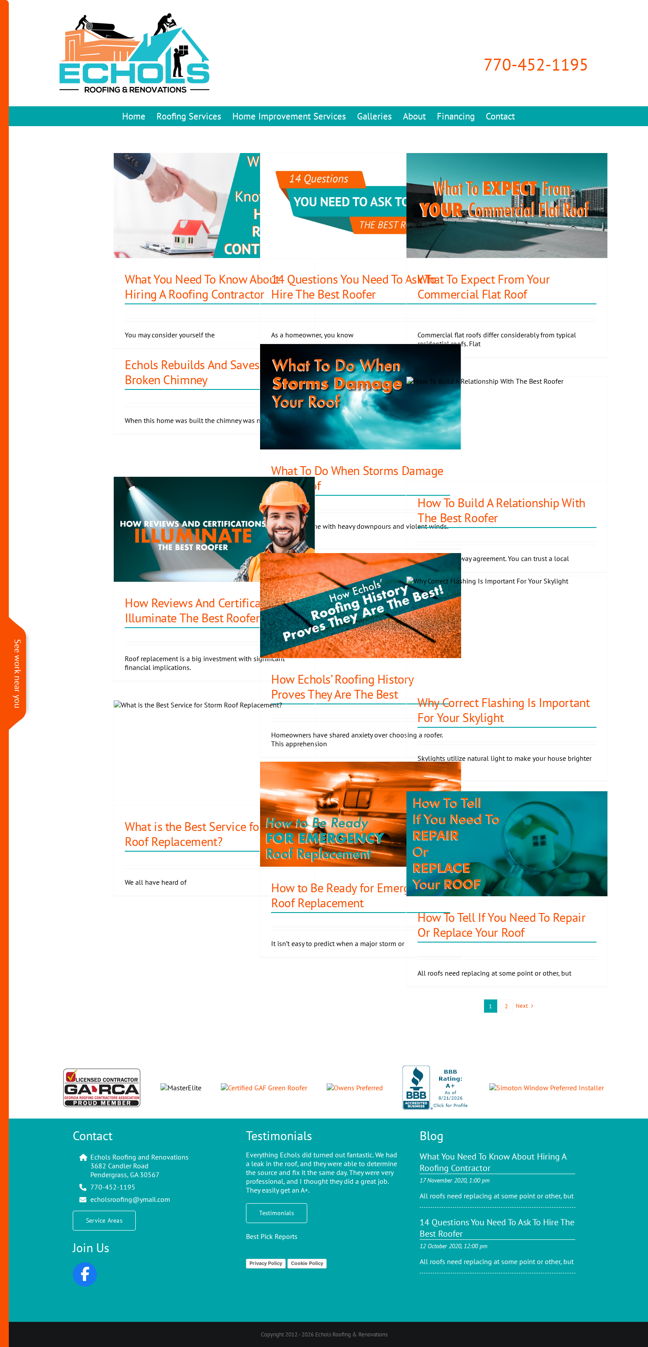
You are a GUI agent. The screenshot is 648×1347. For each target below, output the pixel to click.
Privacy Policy (266, 1263)
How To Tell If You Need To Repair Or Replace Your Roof (501, 924)
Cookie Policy (307, 1263)
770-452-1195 (536, 64)
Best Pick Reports (272, 1236)
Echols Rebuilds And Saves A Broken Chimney (196, 372)
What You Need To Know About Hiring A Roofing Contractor (202, 286)
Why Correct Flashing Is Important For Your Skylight (503, 710)
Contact (92, 1135)
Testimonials (279, 1135)
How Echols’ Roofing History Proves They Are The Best (342, 686)
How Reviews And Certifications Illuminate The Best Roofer (205, 610)
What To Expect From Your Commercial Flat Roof (483, 286)
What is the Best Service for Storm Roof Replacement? (211, 833)
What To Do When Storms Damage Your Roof (357, 478)
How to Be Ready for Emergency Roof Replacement (352, 895)
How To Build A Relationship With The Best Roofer (501, 510)
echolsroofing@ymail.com (130, 1199)
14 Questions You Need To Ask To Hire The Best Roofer (353, 286)
